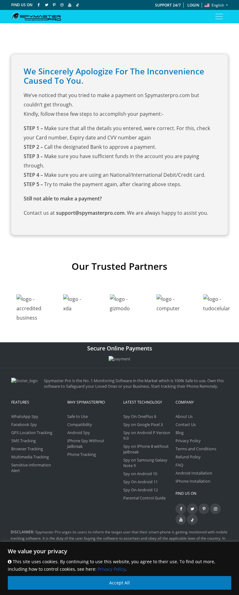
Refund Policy (188, 457)
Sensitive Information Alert (31, 467)
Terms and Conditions (196, 449)
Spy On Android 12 (140, 490)
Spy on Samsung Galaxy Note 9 (145, 462)
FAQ (179, 465)
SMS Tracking (23, 440)
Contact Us (186, 424)
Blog (180, 432)
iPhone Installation (193, 481)
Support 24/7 (168, 5)
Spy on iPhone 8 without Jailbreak (146, 449)
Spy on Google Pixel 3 (143, 424)
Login (193, 5)
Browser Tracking (27, 449)
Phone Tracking (81, 454)
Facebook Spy (24, 424)
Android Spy (78, 432)
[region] (119, 568)
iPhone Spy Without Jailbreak (85, 443)
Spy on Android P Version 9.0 (146, 435)
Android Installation (194, 473)
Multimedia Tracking (30, 457)
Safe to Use (77, 416)
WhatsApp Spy (24, 416)
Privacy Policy (111, 569)
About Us (184, 416)
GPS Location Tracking (31, 432)
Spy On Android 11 (140, 482)
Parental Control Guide (144, 498)
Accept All (119, 583)
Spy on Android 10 (140, 473)
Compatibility (79, 424)
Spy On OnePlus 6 (139, 416)
